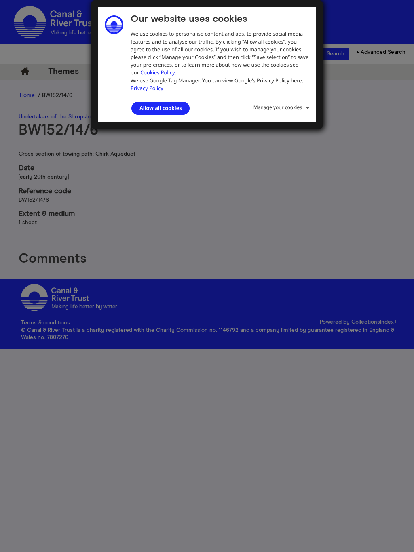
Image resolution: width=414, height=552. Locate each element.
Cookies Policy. (158, 72)
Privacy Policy (147, 88)
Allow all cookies (160, 108)
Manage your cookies (277, 107)
